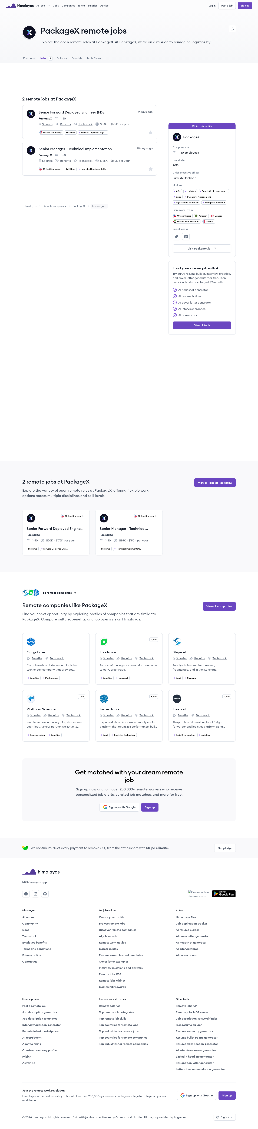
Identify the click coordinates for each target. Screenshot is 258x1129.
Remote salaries (109, 1006)
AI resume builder (187, 930)
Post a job (227, 5)
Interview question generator (41, 1025)
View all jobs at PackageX (215, 482)
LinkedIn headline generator (195, 1056)
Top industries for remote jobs (119, 1031)
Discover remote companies (117, 930)
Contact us (29, 961)
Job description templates (39, 1018)
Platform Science (41, 709)
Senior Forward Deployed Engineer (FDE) (72, 112)
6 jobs (154, 696)
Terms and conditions (36, 949)
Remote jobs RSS (110, 974)
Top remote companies (56, 592)
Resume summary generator (194, 1031)
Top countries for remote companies (123, 1037)
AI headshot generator (191, 942)
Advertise (28, 1063)
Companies (68, 5)
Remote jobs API (186, 1006)
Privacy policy (31, 955)
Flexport (180, 709)
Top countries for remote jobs (118, 1025)
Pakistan (203, 216)
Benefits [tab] (77, 58)
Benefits (63, 124)
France (209, 221)
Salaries (92, 5)
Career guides (108, 949)
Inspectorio (109, 709)
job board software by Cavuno (105, 1117)
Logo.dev (180, 1117)
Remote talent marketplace (40, 1031)
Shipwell (180, 652)
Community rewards (112, 987)
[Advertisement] (90, 82)
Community (30, 923)
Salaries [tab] (62, 58)
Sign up (245, 5)
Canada (218, 216)
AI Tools (41, 5)
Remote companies (55, 206)
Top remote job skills (112, 1018)
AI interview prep (187, 949)
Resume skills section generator (197, 1044)
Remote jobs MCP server (192, 1012)
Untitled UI (140, 1117)
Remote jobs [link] (99, 206)
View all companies (219, 606)
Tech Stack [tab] (94, 58)
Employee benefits (34, 942)
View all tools (202, 325)
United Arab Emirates (188, 221)
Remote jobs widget (112, 980)
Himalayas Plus (186, 917)
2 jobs (227, 696)
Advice (104, 5)
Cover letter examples (113, 961)
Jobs (56, 5)
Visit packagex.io (198, 248)
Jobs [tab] (45, 58)
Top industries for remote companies (123, 1044)
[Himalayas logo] (20, 6)
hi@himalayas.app (34, 882)
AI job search (108, 936)
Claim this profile (202, 126)
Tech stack (83, 124)
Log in (212, 5)
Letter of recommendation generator (200, 1069)
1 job (82, 696)
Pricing (26, 1056)
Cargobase (36, 652)
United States (184, 216)
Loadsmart (109, 652)
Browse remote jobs (112, 923)
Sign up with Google (122, 807)
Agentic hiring (31, 1044)
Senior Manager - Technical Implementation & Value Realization (78, 149)
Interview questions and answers (121, 968)
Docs (25, 930)
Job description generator (39, 1012)
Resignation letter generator (195, 1063)
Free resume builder (189, 1025)
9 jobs (154, 639)
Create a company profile (39, 1050)
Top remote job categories (116, 1012)
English (224, 1117)
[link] (30, 206)
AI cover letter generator (192, 936)
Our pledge (225, 848)
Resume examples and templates (121, 955)
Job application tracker (191, 923)
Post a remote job (34, 1006)
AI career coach (186, 955)
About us (28, 917)
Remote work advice (112, 942)
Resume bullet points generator (196, 1037)
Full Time (70, 132)
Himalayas (30, 206)
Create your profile (111, 917)
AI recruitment (31, 1037)
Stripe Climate (157, 848)
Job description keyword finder (196, 1018)
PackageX (45, 118)
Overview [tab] (29, 58)
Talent (81, 5)
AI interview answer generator (196, 1050)
